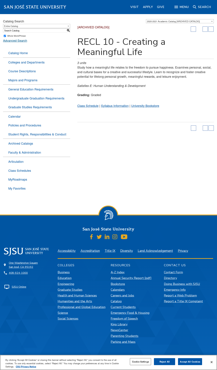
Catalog (116, 301)
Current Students (123, 307)
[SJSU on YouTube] (124, 236)
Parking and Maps (123, 342)
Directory (170, 278)
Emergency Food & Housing (130, 313)
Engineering (66, 284)
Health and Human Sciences (77, 295)
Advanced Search (15, 40)
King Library (119, 324)
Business (64, 272)
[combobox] (180, 21)
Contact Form (173, 272)
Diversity (126, 251)
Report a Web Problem (180, 295)
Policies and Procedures (24, 125)
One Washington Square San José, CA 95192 (23, 265)
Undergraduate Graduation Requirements (36, 98)
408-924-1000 (18, 273)
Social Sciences (68, 319)
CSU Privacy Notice (26, 366)
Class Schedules (19, 170)
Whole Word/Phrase (16, 35)
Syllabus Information (115, 105)
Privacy (183, 251)
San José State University (35, 7)
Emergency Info (175, 290)
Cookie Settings (140, 361)
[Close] (211, 362)
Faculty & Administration (24, 152)
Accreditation (90, 251)
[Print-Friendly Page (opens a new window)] (205, 29)
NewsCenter (119, 330)
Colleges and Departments (26, 62)
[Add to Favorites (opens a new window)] (193, 29)
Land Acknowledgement (155, 251)
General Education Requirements (30, 89)
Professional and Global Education (81, 307)
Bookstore (118, 284)
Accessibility (67, 251)
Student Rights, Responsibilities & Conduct (37, 134)
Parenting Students (124, 336)
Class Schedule (87, 105)
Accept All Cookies (190, 361)
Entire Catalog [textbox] (11, 26)
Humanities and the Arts (75, 301)
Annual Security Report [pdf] (131, 278)
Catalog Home (18, 53)
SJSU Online (19, 287)
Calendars (118, 290)
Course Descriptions (22, 71)
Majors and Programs (22, 80)
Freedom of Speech (124, 319)
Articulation (16, 161)
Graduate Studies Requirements (30, 107)
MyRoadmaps (17, 179)
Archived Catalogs (20, 143)
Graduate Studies (70, 290)
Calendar (14, 116)
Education (65, 278)
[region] (134, 7)
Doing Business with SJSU (182, 284)
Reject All (165, 361)
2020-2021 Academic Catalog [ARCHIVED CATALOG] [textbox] (173, 21)
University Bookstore (145, 105)
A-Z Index (117, 272)
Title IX (110, 251)
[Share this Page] (199, 29)
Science (63, 313)
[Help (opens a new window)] (211, 29)
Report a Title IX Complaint (183, 301)
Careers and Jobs (122, 295)
